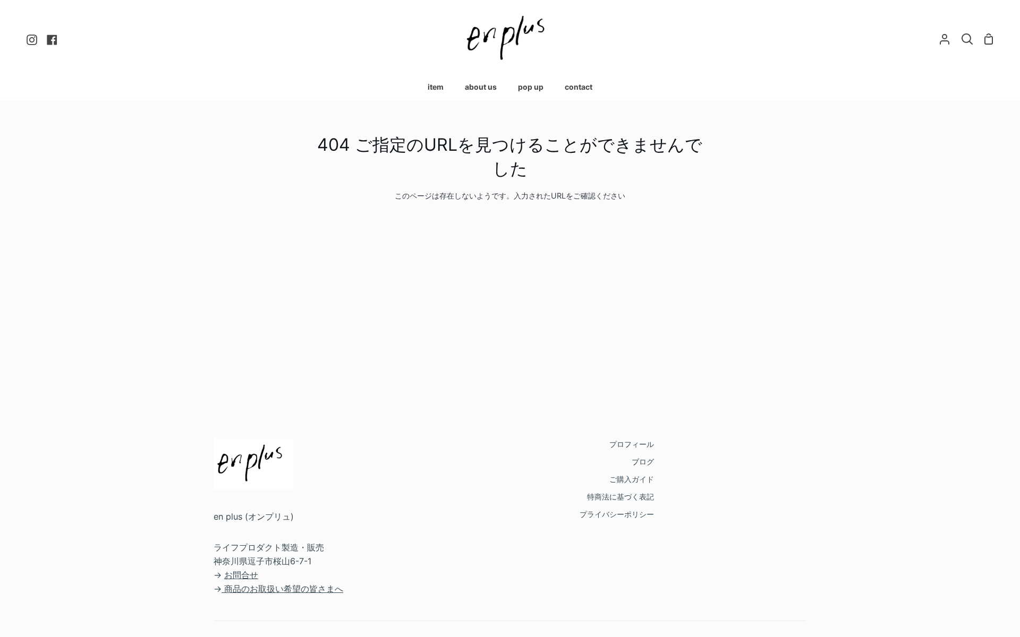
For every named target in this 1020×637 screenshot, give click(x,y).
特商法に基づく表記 (620, 496)
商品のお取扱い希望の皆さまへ (283, 588)
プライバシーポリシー (617, 514)
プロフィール (631, 444)
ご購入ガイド (631, 479)
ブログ (643, 461)
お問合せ (241, 575)
